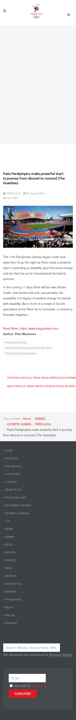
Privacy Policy (13, 599)
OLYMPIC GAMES (19, 424)
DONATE (10, 560)
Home (27, 418)
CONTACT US (13, 583)
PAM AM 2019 (13, 466)
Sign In (9, 607)
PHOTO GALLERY (15, 497)
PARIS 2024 (43, 424)
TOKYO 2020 (12, 474)
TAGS (8, 568)
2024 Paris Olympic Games (20, 353)
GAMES (40, 418)
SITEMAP (10, 591)
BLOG (8, 544)
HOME (9, 450)
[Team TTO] (36, 11)
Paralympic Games (16, 342)
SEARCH (10, 576)
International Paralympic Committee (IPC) (28, 348)
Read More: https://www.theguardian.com (30, 328)
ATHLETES (11, 458)
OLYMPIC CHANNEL (17, 513)
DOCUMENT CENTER (18, 505)
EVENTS (10, 552)
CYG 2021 (11, 482)
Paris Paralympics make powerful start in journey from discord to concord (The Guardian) (34, 178)
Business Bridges (60, 654)
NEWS (9, 529)
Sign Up (10, 615)
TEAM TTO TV (13, 489)
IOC (7, 521)
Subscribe (11, 623)
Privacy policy (39, 685)
